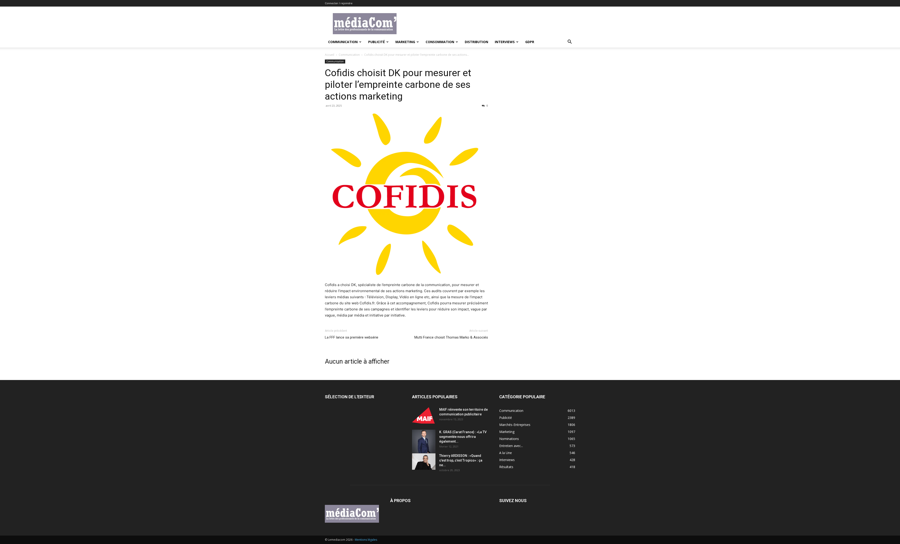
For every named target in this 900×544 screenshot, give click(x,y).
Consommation (440, 42)
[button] (569, 42)
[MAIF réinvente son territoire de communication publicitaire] (423, 415)
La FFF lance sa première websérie (351, 337)
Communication (343, 42)
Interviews (505, 42)
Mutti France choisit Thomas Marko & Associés (451, 337)
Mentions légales (366, 540)
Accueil (329, 55)
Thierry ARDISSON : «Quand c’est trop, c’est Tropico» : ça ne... (460, 460)
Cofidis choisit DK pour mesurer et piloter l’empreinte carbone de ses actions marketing (398, 84)
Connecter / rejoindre (338, 3)
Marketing (405, 42)
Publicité (376, 42)
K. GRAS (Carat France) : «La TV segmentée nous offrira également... (463, 436)
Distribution (476, 42)
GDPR (529, 42)
